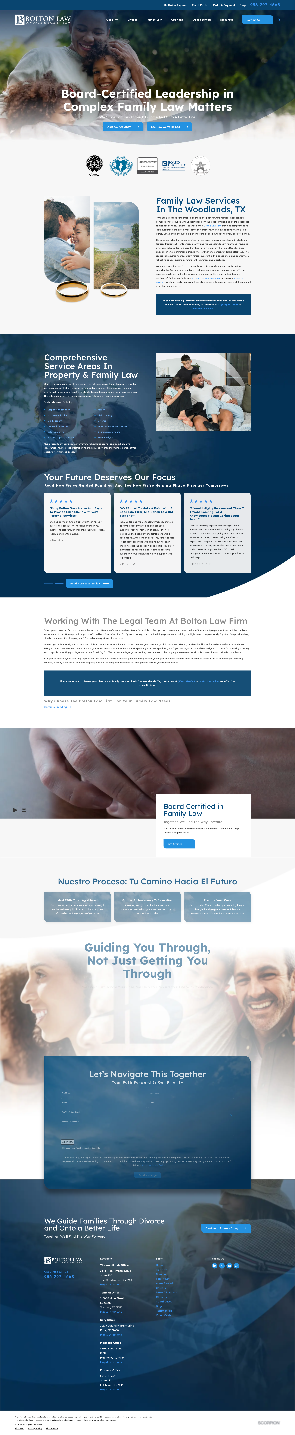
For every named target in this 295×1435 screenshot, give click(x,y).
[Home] (43, 19)
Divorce (102, 420)
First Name (66, 1091)
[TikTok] (236, 1265)
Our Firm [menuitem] (112, 19)
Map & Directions (111, 1284)
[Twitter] (221, 1265)
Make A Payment (224, 5)
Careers (161, 1288)
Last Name (154, 1091)
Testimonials (164, 1310)
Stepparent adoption (59, 409)
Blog (243, 5)
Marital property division (61, 437)
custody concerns (210, 278)
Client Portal (200, 5)
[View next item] (59, 583)
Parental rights (106, 437)
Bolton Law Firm (212, 225)
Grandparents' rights (109, 432)
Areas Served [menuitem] (202, 19)
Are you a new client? (71, 1110)
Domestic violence (58, 426)
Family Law (163, 1278)
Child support (55, 420)
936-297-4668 (265, 4)
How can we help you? (71, 1119)
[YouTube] (229, 1265)
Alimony (102, 409)
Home (159, 1265)
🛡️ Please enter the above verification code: (81, 1146)
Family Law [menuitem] (154, 19)
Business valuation (58, 415)
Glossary (161, 1297)
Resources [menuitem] (226, 19)
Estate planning (56, 432)
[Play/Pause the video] (15, 810)
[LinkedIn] (214, 1265)
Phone (64, 1100)
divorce (196, 278)
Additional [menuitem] (177, 19)
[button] (24, 810)
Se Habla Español (175, 5)
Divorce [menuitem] (132, 19)
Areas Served (164, 1283)
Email (152, 1100)
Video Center (164, 1315)
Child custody (105, 415)
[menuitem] (19, 1429)
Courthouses (164, 1301)
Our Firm (161, 1269)
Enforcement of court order (112, 426)
